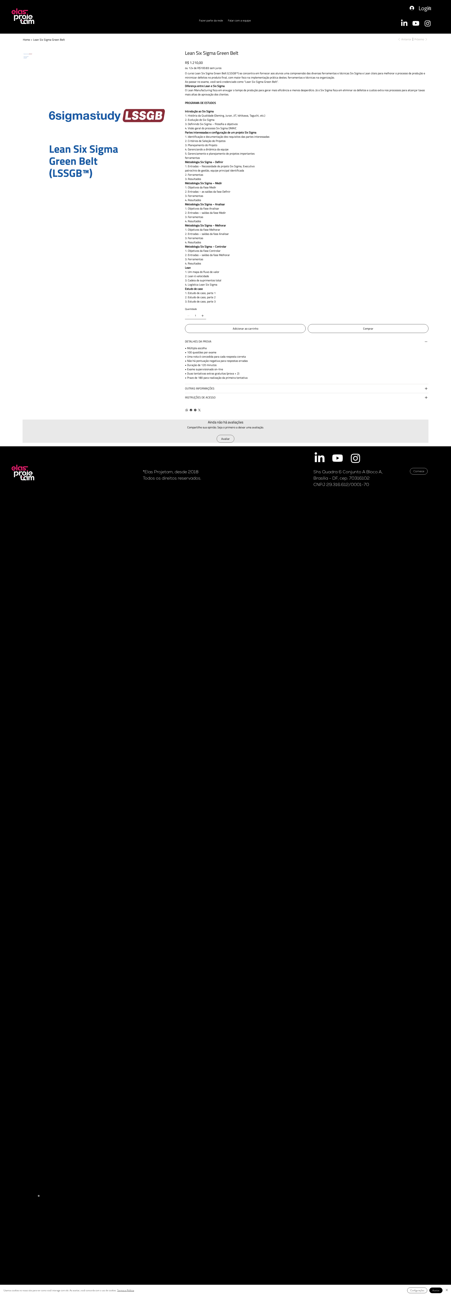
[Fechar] (447, 1290)
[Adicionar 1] (202, 315)
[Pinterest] (195, 410)
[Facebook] (191, 410)
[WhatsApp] (187, 410)
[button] (430, 8)
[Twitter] (199, 410)
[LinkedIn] (404, 23)
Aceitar (436, 1290)
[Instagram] (428, 23)
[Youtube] (416, 23)
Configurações (417, 1290)
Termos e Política (125, 1290)
